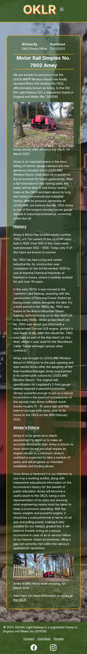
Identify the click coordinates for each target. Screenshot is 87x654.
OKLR (39, 9)
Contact (28, 638)
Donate (59, 638)
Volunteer (44, 638)
